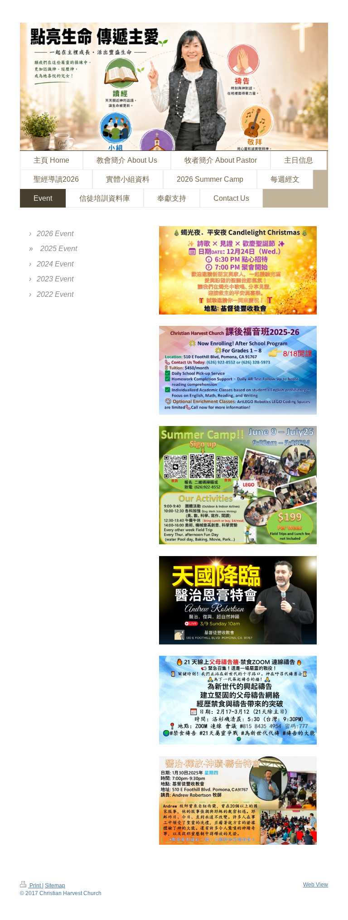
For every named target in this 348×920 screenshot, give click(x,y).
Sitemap (55, 885)
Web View (315, 884)
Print (35, 885)
